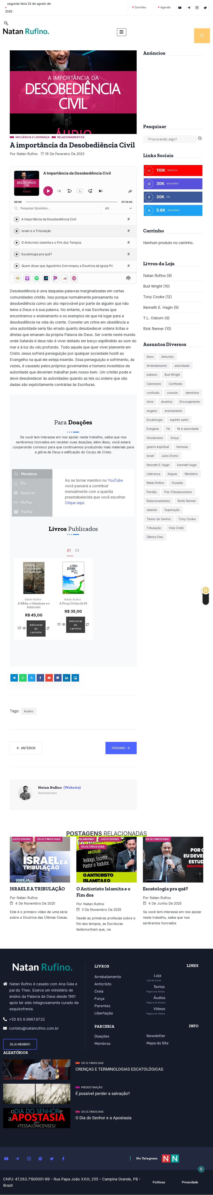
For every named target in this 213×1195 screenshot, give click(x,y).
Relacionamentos (158, 501)
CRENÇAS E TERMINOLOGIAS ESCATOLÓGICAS (119, 1069)
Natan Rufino (27, 154)
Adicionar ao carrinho (36, 628)
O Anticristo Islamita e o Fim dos (103, 892)
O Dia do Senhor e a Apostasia (103, 1117)
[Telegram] (189, 7)
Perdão (152, 492)
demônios (192, 392)
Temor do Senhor (159, 519)
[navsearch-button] (6, 23)
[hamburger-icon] (121, 32)
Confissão (175, 384)
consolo (172, 392)
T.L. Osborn (153, 318)
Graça (175, 438)
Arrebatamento (157, 365)
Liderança (153, 474)
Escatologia (154, 419)
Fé (168, 428)
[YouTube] (180, 7)
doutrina (166, 401)
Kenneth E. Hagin (158, 307)
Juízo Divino (169, 455)
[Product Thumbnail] (33, 577)
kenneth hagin (187, 465)
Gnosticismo (155, 438)
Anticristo (167, 356)
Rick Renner (153, 328)
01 (69, 550)
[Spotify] (42, 1158)
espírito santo (179, 419)
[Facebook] (65, 1158)
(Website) (72, 787)
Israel (150, 455)
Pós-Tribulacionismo (178, 492)
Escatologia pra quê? (165, 889)
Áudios (28, 711)
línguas (172, 474)
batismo (152, 374)
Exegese (153, 428)
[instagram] (197, 7)
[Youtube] (8, 1158)
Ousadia (177, 483)
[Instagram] (31, 1158)
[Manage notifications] (201, 1169)
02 (77, 550)
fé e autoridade (188, 428)
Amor (150, 356)
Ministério (191, 474)
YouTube (115, 480)
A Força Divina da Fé (73, 603)
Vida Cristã (176, 528)
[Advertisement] (173, 88)
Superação (172, 510)
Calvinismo (154, 384)
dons (150, 401)
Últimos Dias (155, 537)
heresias (182, 447)
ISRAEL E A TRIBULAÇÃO (37, 889)
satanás (152, 510)
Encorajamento (190, 401)
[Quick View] (24, 628)
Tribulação (154, 528)
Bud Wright (152, 286)
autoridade (182, 365)
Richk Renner (187, 501)
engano (152, 411)
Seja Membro (20, 1044)
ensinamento (173, 411)
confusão (153, 392)
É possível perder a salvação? (103, 1093)
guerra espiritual (158, 447)
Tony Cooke (153, 297)
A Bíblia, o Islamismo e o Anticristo (34, 605)
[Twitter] (206, 7)
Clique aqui (74, 503)
